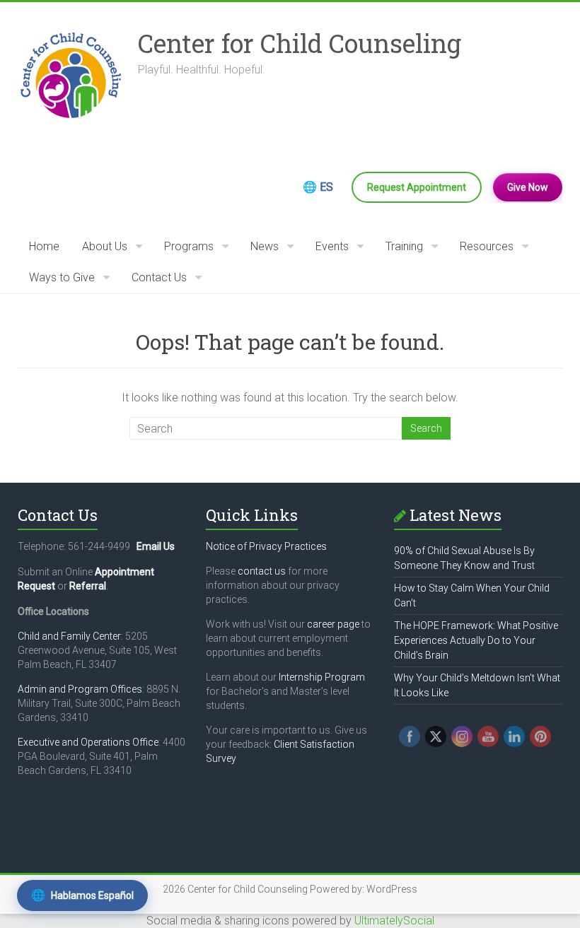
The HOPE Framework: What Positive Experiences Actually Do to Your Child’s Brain (476, 640)
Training (404, 246)
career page (333, 624)
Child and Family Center (69, 636)
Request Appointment (416, 187)
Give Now (527, 187)
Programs (189, 246)
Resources (487, 246)
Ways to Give (62, 277)
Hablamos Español (82, 895)
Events (332, 246)
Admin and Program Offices (80, 689)
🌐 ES (318, 187)
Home (44, 246)
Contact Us (159, 277)
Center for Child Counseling (299, 43)
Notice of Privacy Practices (266, 546)
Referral (87, 586)
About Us (104, 246)
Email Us (156, 546)
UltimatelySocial (394, 920)
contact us (262, 571)
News (264, 246)
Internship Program (322, 677)
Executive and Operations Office (88, 742)
